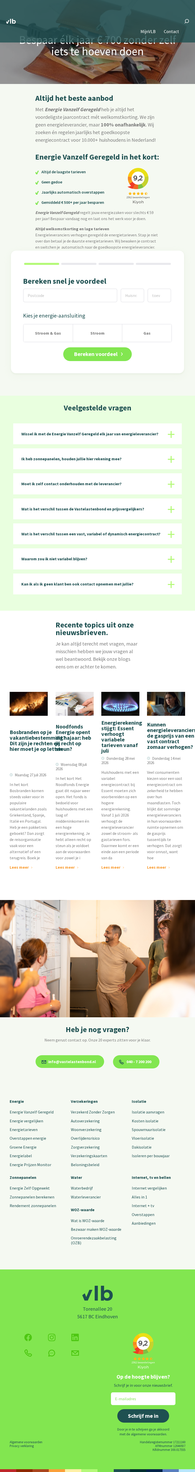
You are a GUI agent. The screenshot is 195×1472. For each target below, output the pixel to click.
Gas (147, 333)
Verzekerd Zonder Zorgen (93, 1111)
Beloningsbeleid (85, 1164)
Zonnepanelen (23, 1177)
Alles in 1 (139, 1196)
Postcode (33, 292)
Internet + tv (143, 1205)
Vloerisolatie (143, 1138)
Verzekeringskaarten (89, 1155)
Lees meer (19, 867)
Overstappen (143, 1214)
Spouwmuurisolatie (149, 1129)
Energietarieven (24, 1129)
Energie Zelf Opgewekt (30, 1188)
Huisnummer (132, 292)
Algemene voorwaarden (26, 1442)
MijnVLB (148, 31)
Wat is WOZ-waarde (87, 1220)
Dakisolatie (142, 1147)
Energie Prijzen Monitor (30, 1164)
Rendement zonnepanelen (33, 1205)
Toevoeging (158, 292)
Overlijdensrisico (85, 1138)
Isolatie (139, 1101)
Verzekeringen (84, 1101)
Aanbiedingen (144, 1223)
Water (76, 1177)
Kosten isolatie (145, 1120)
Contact (171, 31)
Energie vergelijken (26, 1120)
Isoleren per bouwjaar (151, 1155)
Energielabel (21, 1155)
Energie (17, 1101)
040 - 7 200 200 (138, 1061)
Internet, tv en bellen (151, 1177)
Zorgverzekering (85, 1147)
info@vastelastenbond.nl (72, 1061)
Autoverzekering (85, 1120)
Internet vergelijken (149, 1188)
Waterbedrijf (82, 1188)
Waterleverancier (86, 1196)
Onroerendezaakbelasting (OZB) (94, 1240)
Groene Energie (23, 1147)
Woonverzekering (86, 1129)
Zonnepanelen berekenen (32, 1196)
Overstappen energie (28, 1138)
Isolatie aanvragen (148, 1111)
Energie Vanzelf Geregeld (32, 1111)
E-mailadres (122, 1395)
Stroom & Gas (48, 333)
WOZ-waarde (82, 1209)
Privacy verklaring (22, 1446)
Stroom (97, 333)
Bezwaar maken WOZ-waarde (96, 1229)
